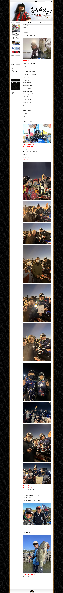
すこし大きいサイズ (35, 1)
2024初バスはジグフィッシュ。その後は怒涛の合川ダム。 (15, 77)
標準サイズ (34, 1)
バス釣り (27, 25)
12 (17, 84)
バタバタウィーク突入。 (43, 22)
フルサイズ (36, 1)
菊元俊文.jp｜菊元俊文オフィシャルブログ (31, 11)
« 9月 (12, 90)
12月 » (14, 90)
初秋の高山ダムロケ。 (31, 22)
